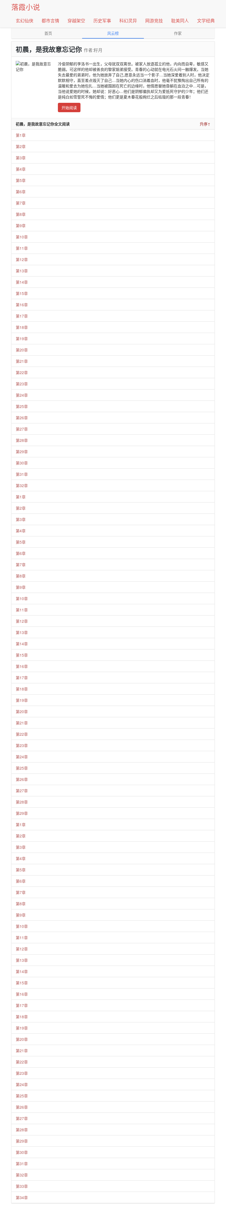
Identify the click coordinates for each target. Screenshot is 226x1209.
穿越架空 (76, 20)
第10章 (22, 237)
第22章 (22, 372)
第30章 (22, 463)
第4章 (21, 169)
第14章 (22, 282)
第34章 (22, 1197)
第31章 (22, 474)
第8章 (21, 214)
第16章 (22, 304)
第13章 (22, 270)
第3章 (21, 157)
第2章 (21, 146)
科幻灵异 (128, 20)
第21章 (22, 361)
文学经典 (206, 20)
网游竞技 (154, 20)
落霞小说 (25, 7)
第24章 (22, 395)
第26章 (22, 417)
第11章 (22, 248)
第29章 (22, 451)
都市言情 (50, 20)
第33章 (22, 1186)
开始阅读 (69, 107)
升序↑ (205, 124)
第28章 (22, 440)
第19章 (22, 338)
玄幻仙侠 (24, 20)
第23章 (22, 383)
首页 (48, 33)
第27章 (22, 429)
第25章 (22, 406)
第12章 (22, 259)
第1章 (21, 135)
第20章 (22, 350)
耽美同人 (180, 20)
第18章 (22, 327)
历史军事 (102, 20)
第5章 (21, 180)
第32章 (22, 485)
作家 (178, 33)
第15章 (22, 293)
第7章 (21, 203)
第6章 (21, 191)
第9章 (21, 225)
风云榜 (113, 33)
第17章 (22, 316)
